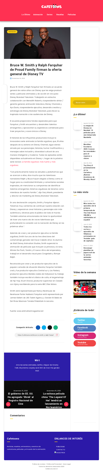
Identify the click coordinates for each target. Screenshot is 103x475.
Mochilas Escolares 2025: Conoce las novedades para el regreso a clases (89, 151)
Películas (72, 14)
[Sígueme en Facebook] (39, 376)
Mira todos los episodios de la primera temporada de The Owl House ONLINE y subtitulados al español (90, 212)
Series (49, 14)
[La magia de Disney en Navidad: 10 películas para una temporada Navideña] (78, 126)
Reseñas (60, 14)
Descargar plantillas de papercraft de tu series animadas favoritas (89, 254)
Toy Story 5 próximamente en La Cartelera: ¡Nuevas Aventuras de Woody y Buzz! (89, 172)
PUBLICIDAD (60, 447)
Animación (38, 14)
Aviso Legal (67, 464)
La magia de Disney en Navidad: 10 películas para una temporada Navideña (90, 131)
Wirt (37, 360)
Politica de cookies (38, 464)
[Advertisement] (85, 62)
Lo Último (26, 14)
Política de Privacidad (54, 464)
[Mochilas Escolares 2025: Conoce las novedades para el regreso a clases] (78, 145)
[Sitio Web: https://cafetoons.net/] (35, 376)
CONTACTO (60, 450)
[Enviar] (94, 102)
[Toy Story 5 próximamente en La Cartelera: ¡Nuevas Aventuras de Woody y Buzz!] (78, 166)
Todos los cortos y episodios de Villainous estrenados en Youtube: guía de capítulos (90, 234)
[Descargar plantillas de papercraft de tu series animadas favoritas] (78, 248)
